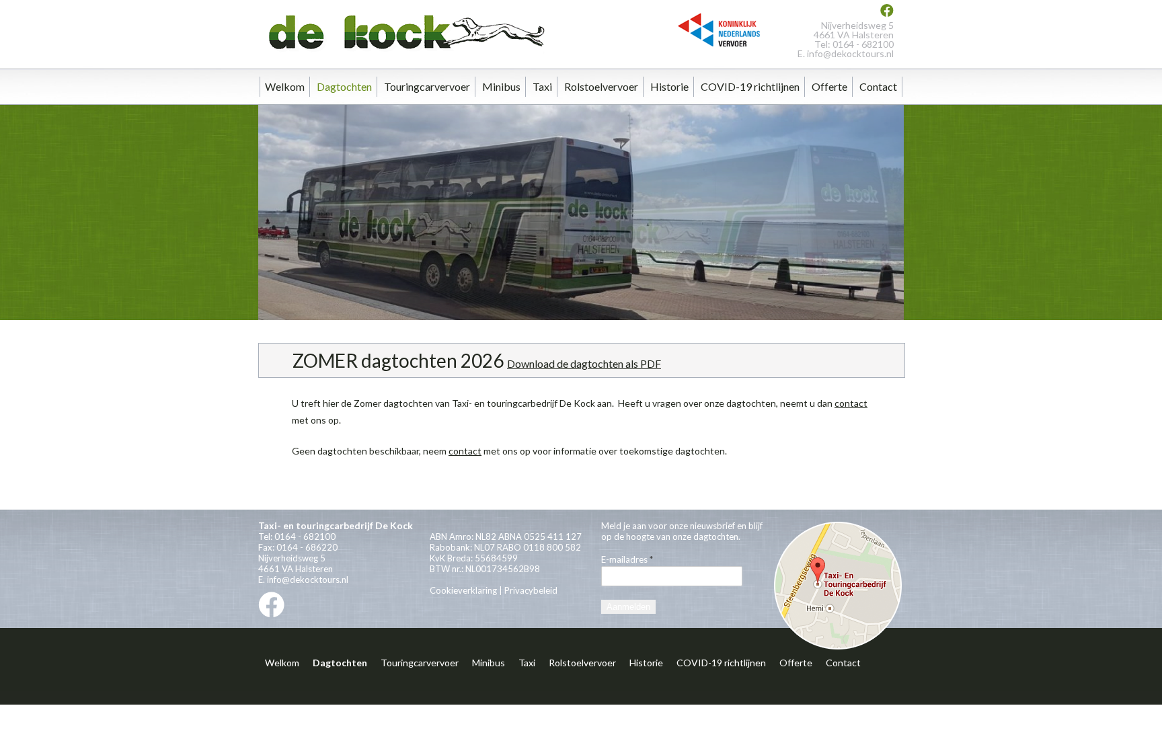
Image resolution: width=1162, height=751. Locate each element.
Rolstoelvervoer (601, 86)
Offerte (829, 86)
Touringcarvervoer (427, 86)
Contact (878, 86)
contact (851, 403)
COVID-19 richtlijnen (750, 86)
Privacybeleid (530, 590)
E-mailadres (627, 559)
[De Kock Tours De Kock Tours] (403, 52)
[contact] (838, 647)
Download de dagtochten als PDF (584, 363)
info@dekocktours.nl (850, 53)
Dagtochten (344, 86)
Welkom (285, 86)
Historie (669, 86)
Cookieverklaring (463, 590)
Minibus (501, 86)
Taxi (542, 86)
